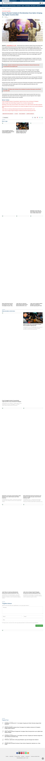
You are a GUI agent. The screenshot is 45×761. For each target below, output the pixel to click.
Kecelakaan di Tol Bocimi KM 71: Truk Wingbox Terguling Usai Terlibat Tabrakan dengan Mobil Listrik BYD (23, 724)
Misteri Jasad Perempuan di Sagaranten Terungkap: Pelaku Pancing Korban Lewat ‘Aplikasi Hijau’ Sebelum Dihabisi (24, 732)
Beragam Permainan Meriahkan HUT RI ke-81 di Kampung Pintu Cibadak (26, 0)
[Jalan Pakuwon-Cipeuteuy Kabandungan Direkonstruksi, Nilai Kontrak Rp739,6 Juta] (22, 258)
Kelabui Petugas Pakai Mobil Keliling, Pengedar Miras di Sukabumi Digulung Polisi (17, 103)
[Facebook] (17, 753)
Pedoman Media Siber (35, 756)
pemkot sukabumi (30, 113)
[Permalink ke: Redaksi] (3, 17)
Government (4, 11)
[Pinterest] (21, 753)
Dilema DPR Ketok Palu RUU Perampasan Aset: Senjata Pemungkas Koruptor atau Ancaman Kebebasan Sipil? (22, 107)
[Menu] (3, 3)
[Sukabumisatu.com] (8, 3)
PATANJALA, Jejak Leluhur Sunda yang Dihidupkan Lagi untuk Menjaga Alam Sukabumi (21, 739)
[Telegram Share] (40, 117)
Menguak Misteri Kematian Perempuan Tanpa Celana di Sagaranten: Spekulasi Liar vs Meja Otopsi (22, 744)
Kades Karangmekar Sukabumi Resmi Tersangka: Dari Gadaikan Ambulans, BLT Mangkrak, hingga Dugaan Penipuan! (22, 728)
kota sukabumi (22, 113)
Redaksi (6, 16)
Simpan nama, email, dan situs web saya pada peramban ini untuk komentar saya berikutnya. (20, 622)
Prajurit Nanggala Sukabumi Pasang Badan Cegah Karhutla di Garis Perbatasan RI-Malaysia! (20, 101)
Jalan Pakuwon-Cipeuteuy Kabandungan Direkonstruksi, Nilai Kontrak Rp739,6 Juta (18, 108)
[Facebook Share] (33, 117)
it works (16, 113)
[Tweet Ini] (35, 117)
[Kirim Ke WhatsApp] (42, 117)
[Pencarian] (42, 3)
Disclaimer (28, 756)
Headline (9, 11)
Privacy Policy (17, 756)
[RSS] (28, 753)
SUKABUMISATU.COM (11, 45)
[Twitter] (19, 753)
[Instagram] (24, 753)
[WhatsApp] (26, 753)
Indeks (7, 756)
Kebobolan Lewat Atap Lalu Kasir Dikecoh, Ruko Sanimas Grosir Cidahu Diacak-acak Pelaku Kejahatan (22, 104)
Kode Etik (11, 756)
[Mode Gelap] (40, 3)
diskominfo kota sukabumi (8, 113)
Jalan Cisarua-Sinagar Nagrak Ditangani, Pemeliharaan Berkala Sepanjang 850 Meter (19, 110)
